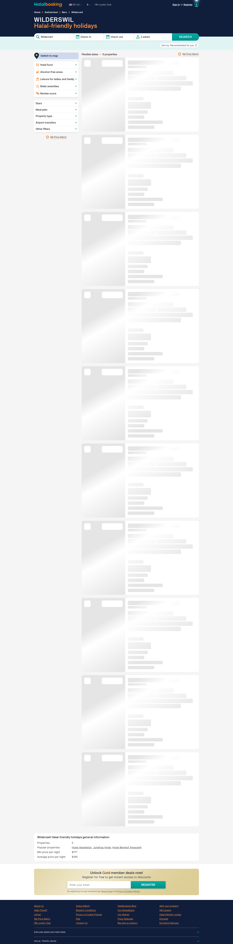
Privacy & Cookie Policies (128, 891)
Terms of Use (107, 891)
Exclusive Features (169, 923)
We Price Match (42, 919)
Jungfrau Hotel (102, 847)
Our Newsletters (126, 910)
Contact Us (81, 923)
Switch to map (49, 55)
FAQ (78, 919)
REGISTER (148, 885)
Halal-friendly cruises (170, 914)
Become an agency (128, 923)
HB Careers (165, 910)
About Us (39, 906)
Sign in (176, 4)
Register (188, 4)
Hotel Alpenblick (82, 847)
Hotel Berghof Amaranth (127, 847)
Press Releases (125, 919)
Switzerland (51, 12)
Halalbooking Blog (127, 906)
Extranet (163, 919)
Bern (64, 12)
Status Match (83, 906)
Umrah (37, 914)
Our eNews (123, 914)
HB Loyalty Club (103, 4)
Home (37, 12)
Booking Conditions (86, 910)
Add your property (169, 906)
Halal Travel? (40, 910)
